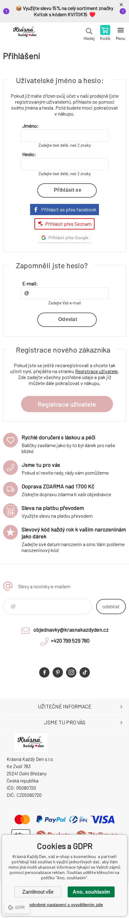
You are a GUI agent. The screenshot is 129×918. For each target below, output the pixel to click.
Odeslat (67, 319)
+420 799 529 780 (70, 640)
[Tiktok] (85, 672)
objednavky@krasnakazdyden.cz (71, 629)
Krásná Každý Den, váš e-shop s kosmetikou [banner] (24, 33)
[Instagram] (71, 672)
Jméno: (30, 126)
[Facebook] (44, 672)
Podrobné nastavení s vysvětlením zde (64, 904)
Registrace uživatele (96, 371)
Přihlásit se (67, 190)
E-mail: (30, 283)
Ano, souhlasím (91, 892)
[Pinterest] (58, 672)
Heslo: (29, 154)
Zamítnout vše (38, 892)
